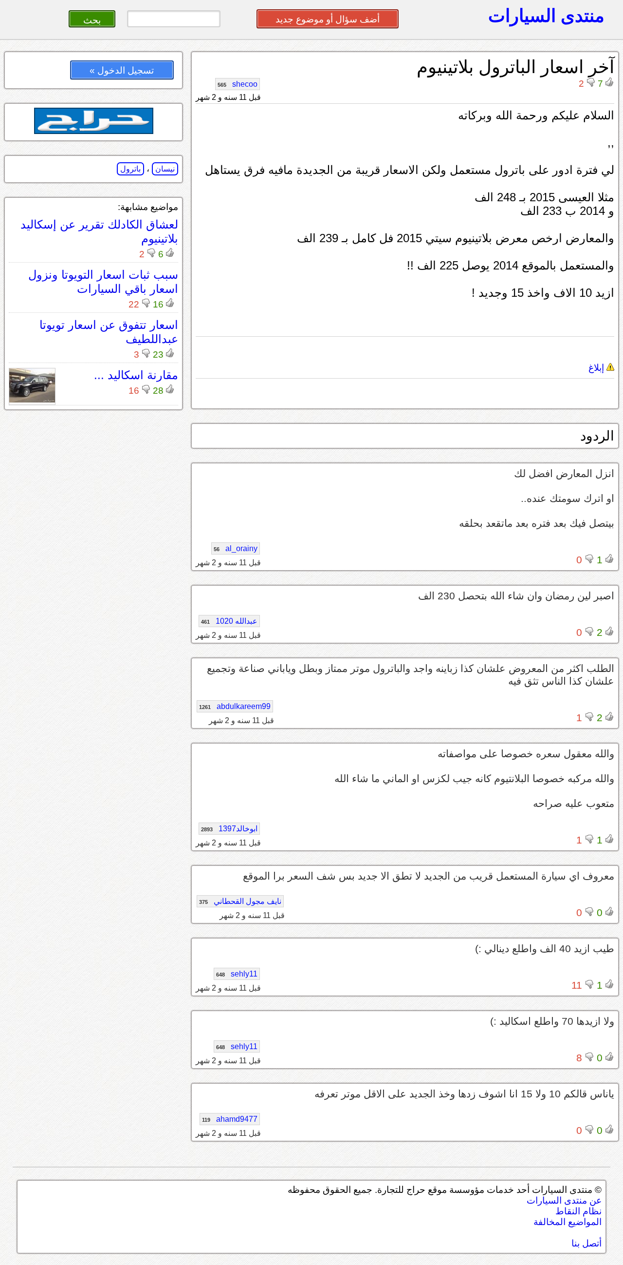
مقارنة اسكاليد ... (136, 375)
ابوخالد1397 (229, 828)
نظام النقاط (578, 1211)
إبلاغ (597, 368)
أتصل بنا (586, 1243)
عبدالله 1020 (229, 621)
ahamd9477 (229, 1119)
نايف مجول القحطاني (240, 901)
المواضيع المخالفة (567, 1222)
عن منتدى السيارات (564, 1200)
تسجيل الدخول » (122, 70)
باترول (130, 169)
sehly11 (236, 974)
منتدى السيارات (546, 15)
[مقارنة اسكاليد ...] (32, 400)
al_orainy (235, 548)
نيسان (165, 169)
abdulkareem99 (235, 706)
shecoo (237, 84)
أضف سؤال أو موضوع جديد (327, 19)
